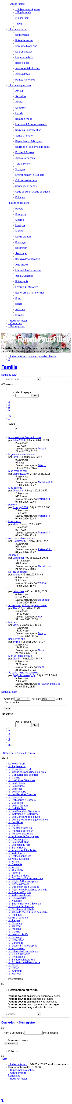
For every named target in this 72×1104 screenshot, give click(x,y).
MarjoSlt (42, 448)
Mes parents (15, 487)
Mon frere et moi (17, 471)
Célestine (18, 490)
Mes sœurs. (14, 521)
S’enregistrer (27, 1022)
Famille (9, 367)
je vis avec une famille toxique (24, 437)
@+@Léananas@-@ (24, 675)
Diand (16, 658)
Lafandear (18, 557)
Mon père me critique (20, 655)
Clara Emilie (44, 566)
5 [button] (9, 410)
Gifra (15, 457)
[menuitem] (27, 9)
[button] (9, 389)
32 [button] (9, 415)
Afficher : (9, 698)
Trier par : (35, 698)
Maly (15, 524)
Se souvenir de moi (18, 1040)
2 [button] (9, 401)
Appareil (13, 555)
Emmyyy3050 (20, 507)
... (9, 588)
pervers (12, 504)
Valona (16, 574)
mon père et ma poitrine (21, 538)
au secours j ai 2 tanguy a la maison (27, 605)
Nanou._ (42, 650)
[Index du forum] (36, 343)
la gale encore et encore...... (23, 454)
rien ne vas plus (16, 639)
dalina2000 (19, 440)
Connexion (8, 1022)
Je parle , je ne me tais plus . (23, 672)
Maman (12, 622)
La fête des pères (18, 571)
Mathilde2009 (20, 473)
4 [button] (9, 407)
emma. (16, 641)
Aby (15, 608)
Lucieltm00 (19, 541)
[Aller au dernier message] (49, 448)
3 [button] (9, 404)
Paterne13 (44, 499)
